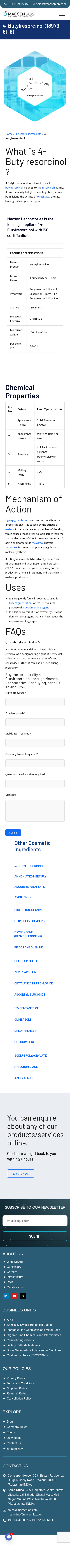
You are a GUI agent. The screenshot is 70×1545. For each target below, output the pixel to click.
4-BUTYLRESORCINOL (29, 866)
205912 (33, 346)
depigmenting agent (37, 607)
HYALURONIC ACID (26, 1066)
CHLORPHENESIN (25, 1030)
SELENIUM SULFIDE (27, 961)
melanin (10, 529)
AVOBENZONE (23, 897)
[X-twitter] (23, 1296)
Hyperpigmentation (16, 520)
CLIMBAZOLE (23, 1019)
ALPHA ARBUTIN (25, 972)
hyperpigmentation (20, 603)
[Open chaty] (8, 1536)
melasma (37, 543)
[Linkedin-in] (6, 1296)
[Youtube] (14, 1296)
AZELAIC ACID (23, 1078)
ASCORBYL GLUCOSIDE (29, 994)
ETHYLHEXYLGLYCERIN (29, 921)
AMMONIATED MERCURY (30, 876)
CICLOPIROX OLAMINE (28, 910)
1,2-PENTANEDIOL (26, 1008)
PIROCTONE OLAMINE (28, 947)
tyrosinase (43, 196)
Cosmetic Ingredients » (29, 134)
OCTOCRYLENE (24, 1042)
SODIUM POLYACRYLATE (30, 1055)
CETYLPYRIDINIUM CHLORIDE (33, 983)
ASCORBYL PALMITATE (29, 886)
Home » (10, 134)
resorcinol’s (48, 187)
